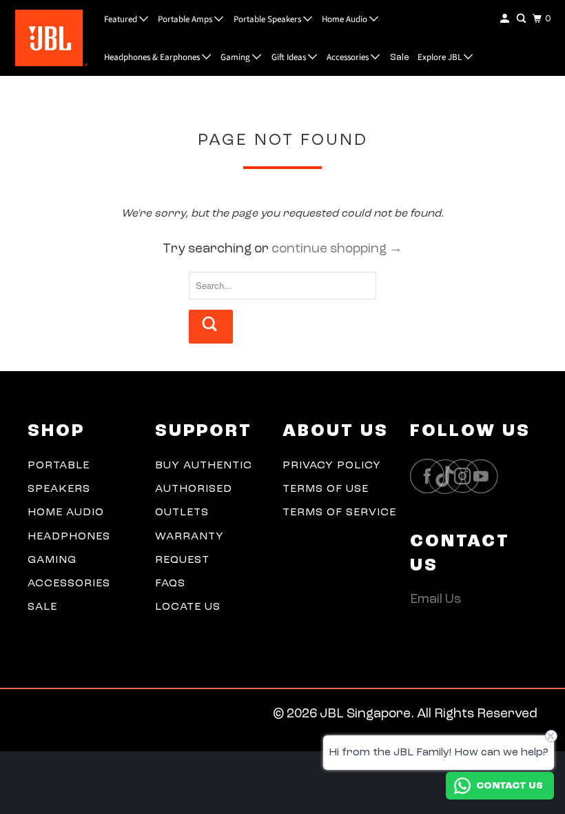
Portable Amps (186, 19)
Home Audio (345, 19)
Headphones (69, 536)
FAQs (170, 583)
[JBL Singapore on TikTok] (448, 477)
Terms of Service (339, 512)
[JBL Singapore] (47, 37)
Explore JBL (441, 57)
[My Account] (505, 19)
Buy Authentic (203, 465)
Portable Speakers (268, 19)
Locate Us (187, 607)
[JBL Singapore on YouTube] (484, 476)
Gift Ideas (289, 57)
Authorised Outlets (193, 501)
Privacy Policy (331, 465)
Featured (121, 19)
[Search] (522, 19)
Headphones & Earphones (153, 57)
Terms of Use (325, 489)
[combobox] (282, 285)
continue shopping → (336, 249)
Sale (399, 57)
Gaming (236, 57)
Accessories (349, 57)
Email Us (435, 599)
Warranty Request (189, 548)
